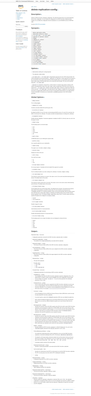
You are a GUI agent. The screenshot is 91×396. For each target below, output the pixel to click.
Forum (47, 1)
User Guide (42, 1)
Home (37, 1)
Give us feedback (19, 36)
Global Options (20, 17)
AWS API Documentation (40, 24)
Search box (18, 24)
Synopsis (19, 15)
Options (18, 16)
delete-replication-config (20, 12)
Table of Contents (21, 10)
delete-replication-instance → (68, 3)
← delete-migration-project (56, 3)
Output (18, 19)
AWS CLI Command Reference (25, 1)
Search (26, 26)
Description (19, 14)
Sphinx (73, 393)
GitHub (52, 1)
